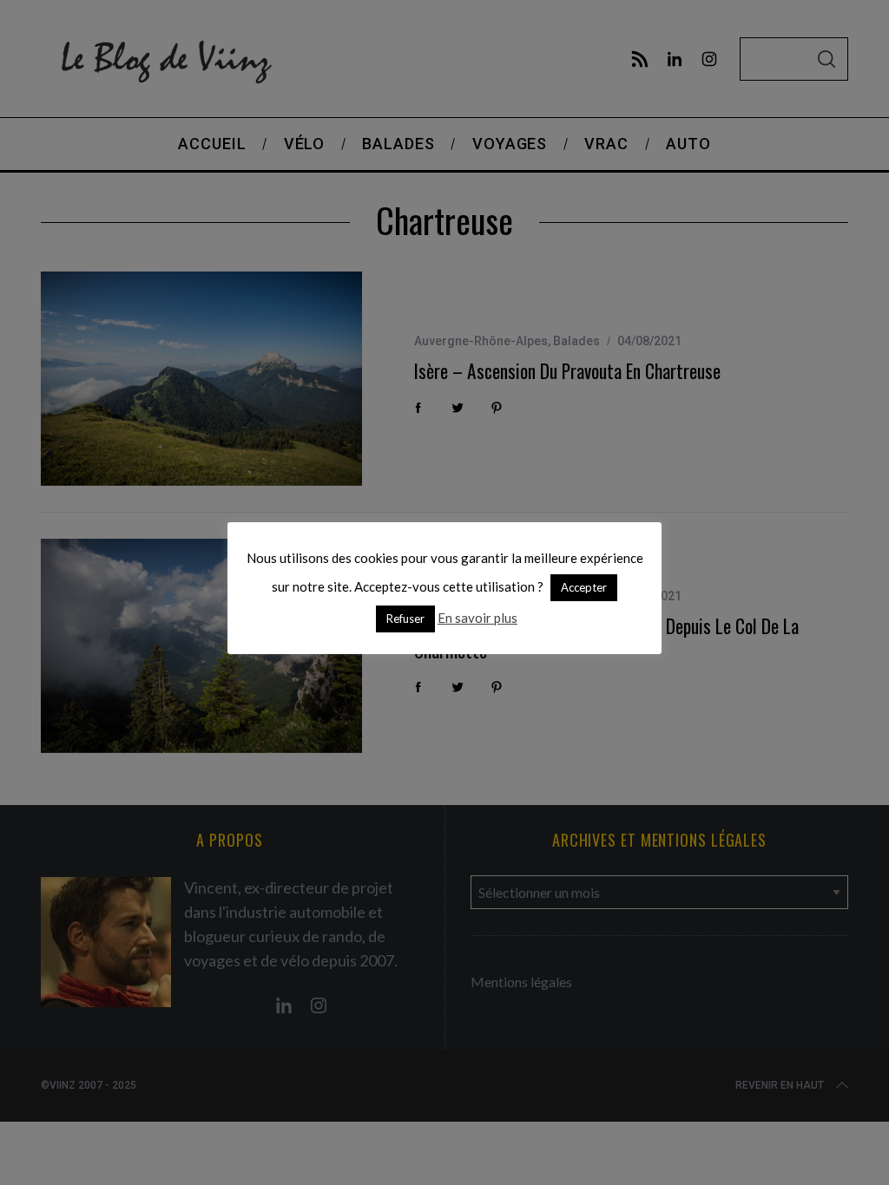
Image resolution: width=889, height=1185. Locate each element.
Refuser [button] (405, 618)
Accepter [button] (584, 587)
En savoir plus (477, 617)
